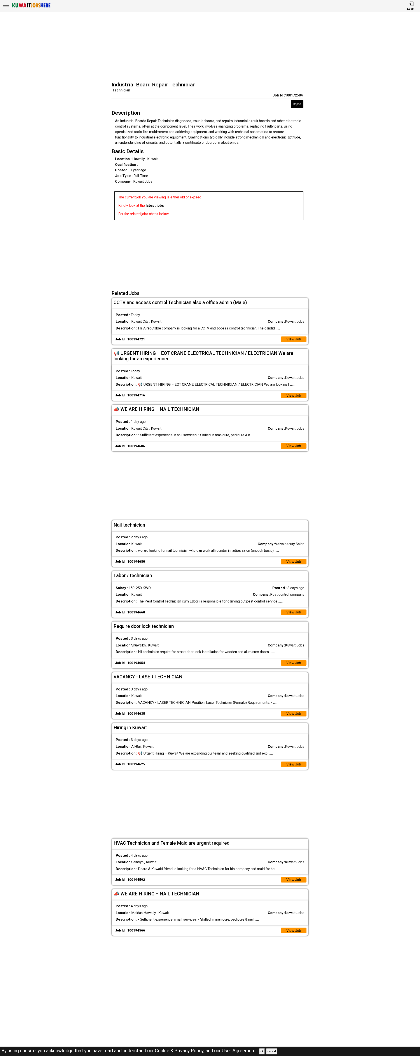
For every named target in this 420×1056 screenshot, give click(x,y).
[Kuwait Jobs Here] (31, 7)
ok (262, 1051)
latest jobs (155, 205)
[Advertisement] (211, 47)
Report (297, 104)
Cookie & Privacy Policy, (180, 1050)
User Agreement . (240, 1050)
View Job (293, 339)
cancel (272, 1051)
